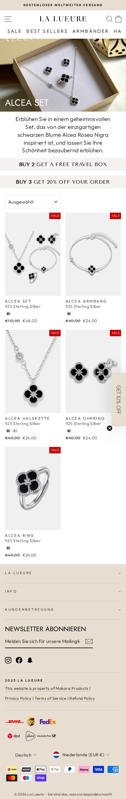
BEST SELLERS (47, 31)
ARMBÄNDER (90, 31)
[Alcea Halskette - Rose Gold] (15, 430)
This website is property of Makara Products (46, 688)
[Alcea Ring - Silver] (8, 548)
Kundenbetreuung (30, 609)
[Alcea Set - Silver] (8, 313)
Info (11, 591)
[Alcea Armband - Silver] (69, 313)
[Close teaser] (110, 428)
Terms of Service (50, 698)
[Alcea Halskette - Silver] (8, 430)
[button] (118, 399)
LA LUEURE (19, 573)
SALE (14, 31)
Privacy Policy (18, 698)
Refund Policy (82, 698)
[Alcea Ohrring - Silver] (69, 430)
